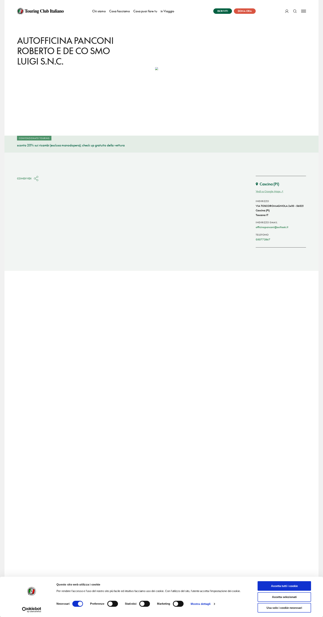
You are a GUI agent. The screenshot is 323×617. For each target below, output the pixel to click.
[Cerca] (295, 11)
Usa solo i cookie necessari (284, 607)
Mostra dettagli (201, 603)
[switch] (112, 604)
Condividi (24, 178)
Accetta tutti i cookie (284, 586)
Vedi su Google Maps (268, 191)
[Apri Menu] (303, 11)
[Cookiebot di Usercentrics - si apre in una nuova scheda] (31, 610)
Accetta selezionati (284, 597)
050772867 (263, 239)
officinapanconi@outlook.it (272, 227)
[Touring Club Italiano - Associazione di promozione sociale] (40, 11)
